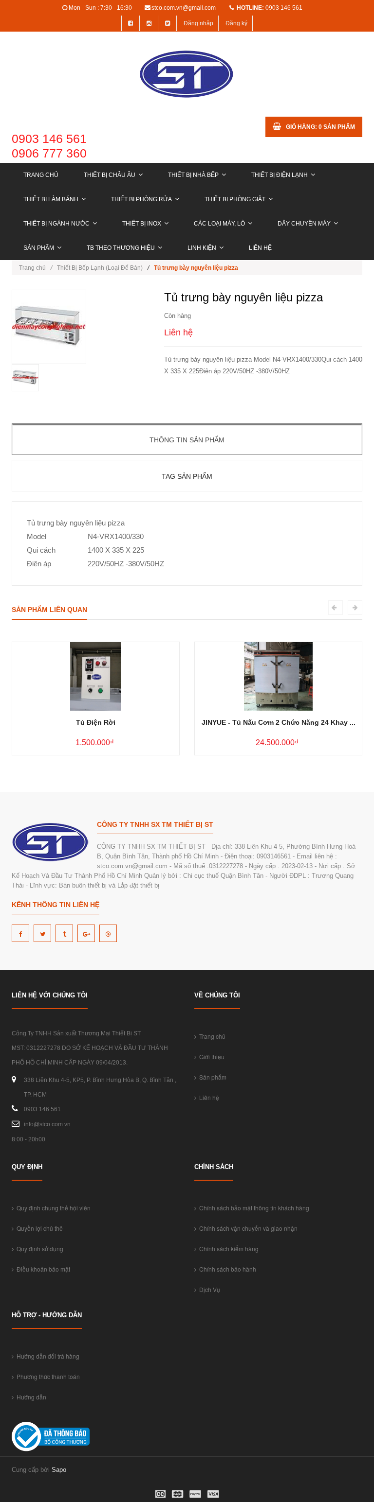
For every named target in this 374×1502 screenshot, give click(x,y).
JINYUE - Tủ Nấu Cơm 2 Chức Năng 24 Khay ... (278, 722)
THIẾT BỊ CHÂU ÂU (109, 175)
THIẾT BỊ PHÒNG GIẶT (235, 199)
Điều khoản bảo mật (42, 1269)
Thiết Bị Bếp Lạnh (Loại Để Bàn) (100, 267)
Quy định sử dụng (38, 1248)
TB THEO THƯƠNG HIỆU (121, 248)
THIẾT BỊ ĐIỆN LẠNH (279, 175)
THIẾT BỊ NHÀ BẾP (193, 175)
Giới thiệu (210, 1056)
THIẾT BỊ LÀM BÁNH (50, 199)
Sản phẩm (38, 248)
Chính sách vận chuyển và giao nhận (247, 1228)
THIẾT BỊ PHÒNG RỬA (141, 199)
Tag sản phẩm (187, 476)
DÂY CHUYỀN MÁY (304, 223)
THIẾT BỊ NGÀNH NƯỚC (56, 223)
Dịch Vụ (208, 1289)
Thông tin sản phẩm (187, 440)
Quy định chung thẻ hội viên (52, 1208)
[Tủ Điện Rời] (96, 676)
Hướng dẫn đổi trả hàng (46, 1356)
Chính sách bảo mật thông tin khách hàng (252, 1208)
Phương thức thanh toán (47, 1376)
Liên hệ (260, 248)
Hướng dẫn (30, 1397)
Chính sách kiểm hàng (227, 1248)
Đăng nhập (198, 23)
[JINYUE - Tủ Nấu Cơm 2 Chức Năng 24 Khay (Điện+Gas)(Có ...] (278, 676)
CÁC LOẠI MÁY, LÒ (219, 223)
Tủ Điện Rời (95, 722)
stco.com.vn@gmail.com (183, 7)
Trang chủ (40, 175)
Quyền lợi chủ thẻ (38, 1228)
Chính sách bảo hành (226, 1269)
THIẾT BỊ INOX (141, 223)
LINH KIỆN (201, 248)
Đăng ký (236, 23)
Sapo (59, 1469)
